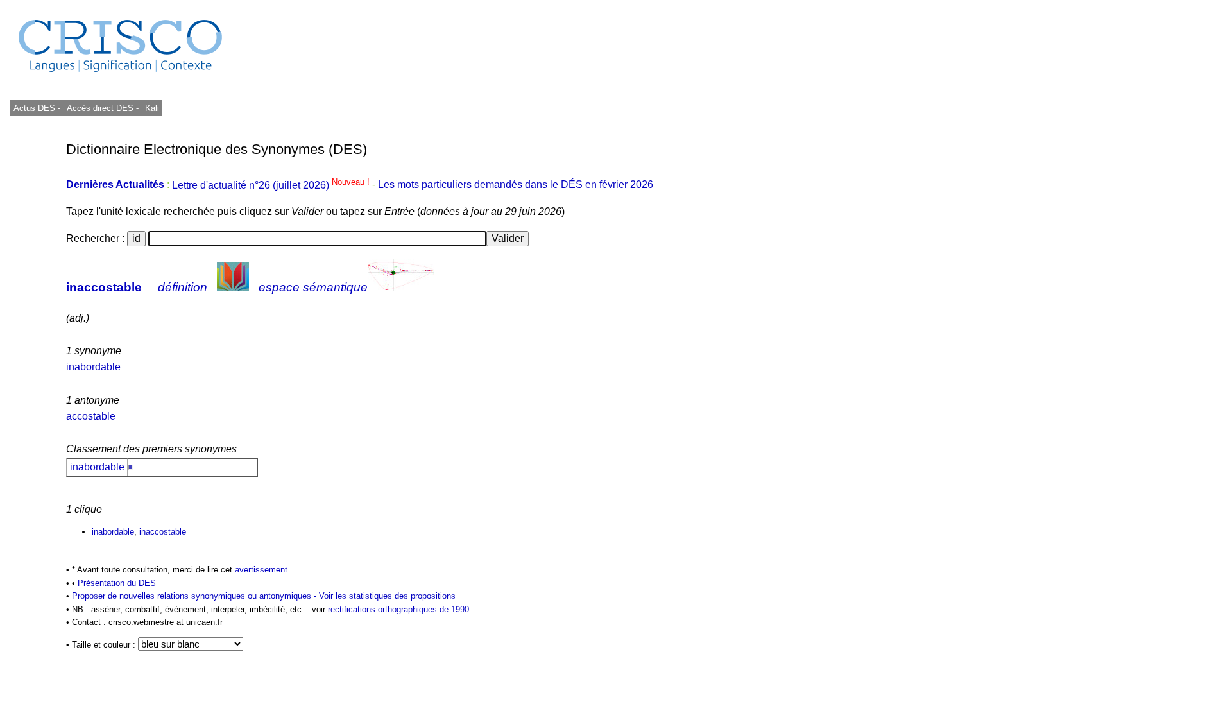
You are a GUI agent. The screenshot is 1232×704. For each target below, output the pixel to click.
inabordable (93, 366)
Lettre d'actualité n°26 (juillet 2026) (272, 185)
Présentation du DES (117, 583)
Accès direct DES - (103, 108)
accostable (91, 416)
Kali (152, 108)
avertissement (261, 569)
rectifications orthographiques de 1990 (398, 609)
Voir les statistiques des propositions (387, 596)
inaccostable (104, 287)
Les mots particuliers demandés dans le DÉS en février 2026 (515, 185)
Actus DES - (36, 108)
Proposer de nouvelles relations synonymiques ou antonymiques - (195, 596)
